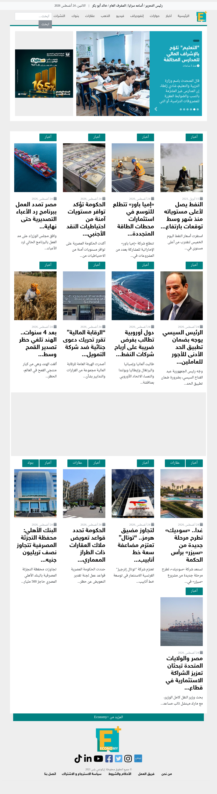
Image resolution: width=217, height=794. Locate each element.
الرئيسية (183, 16)
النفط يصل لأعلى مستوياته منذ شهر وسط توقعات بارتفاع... (182, 216)
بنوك (75, 16)
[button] (137, 110)
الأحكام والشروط (119, 774)
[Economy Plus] (201, 16)
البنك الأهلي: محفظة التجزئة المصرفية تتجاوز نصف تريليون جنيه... (37, 545)
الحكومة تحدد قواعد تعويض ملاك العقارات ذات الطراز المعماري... (87, 545)
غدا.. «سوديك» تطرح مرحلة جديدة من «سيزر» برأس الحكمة (184, 545)
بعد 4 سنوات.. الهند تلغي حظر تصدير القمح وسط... (38, 344)
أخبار (169, 16)
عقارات (90, 16)
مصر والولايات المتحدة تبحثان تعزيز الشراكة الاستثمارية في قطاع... (184, 673)
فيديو (120, 16)
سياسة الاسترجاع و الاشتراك (82, 774)
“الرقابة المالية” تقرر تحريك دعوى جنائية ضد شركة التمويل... (84, 344)
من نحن (166, 774)
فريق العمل (146, 774)
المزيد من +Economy (108, 717)
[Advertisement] (108, 424)
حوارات (155, 16)
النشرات (59, 16)
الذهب (105, 16)
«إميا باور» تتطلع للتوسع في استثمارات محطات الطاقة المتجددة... (133, 219)
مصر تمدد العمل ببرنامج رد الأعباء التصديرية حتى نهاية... (36, 216)
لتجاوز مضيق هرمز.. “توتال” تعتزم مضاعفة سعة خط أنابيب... (136, 545)
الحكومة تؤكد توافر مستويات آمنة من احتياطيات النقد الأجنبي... (86, 219)
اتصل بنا (50, 774)
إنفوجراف (137, 16)
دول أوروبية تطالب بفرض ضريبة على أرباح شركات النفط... (134, 344)
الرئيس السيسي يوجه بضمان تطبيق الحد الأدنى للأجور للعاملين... (183, 347)
